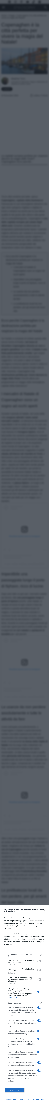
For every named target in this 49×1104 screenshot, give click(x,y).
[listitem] (24, 955)
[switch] (39, 961)
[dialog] (24, 1004)
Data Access (24, 1099)
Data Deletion (10, 1099)
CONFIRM (14, 1090)
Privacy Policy (38, 1099)
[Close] (44, 909)
